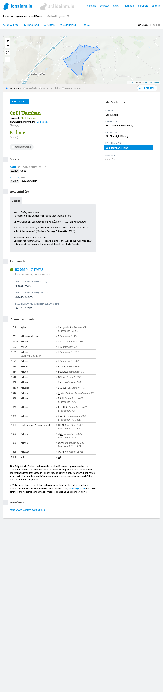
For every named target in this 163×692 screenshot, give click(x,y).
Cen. (60, 382)
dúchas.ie (129, 5)
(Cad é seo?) (42, 122)
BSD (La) (62, 387)
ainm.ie (117, 5)
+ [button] (8, 41)
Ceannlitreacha (23, 147)
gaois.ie (156, 5)
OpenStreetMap (73, 88)
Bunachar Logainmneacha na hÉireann (23, 16)
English (155, 25)
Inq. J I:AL (63, 407)
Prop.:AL (62, 416)
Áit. (59, 457)
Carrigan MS (64, 327)
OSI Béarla (31, 88)
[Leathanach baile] (17, 7)
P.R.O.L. (61, 341)
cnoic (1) (110, 159)
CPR (60, 377)
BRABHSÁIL (149, 88)
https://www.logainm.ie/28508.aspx (28, 510)
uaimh (14, 177)
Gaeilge (143, 25)
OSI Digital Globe (51, 88)
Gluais (51, 25)
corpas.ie (105, 5)
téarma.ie (91, 5)
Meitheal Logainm (56, 16)
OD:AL (61, 425)
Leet (60, 393)
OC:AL (61, 442)
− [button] (8, 45)
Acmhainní (69, 25)
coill (13, 167)
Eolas (86, 25)
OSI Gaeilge (15, 88)
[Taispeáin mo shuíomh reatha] (7, 59)
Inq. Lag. (62, 366)
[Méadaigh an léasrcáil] (7, 52)
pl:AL (60, 434)
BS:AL (61, 398)
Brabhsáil (32, 25)
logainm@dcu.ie (77, 488)
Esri (145, 82)
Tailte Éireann (154, 82)
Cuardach (13, 25)
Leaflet (130, 82)
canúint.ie (143, 5)
